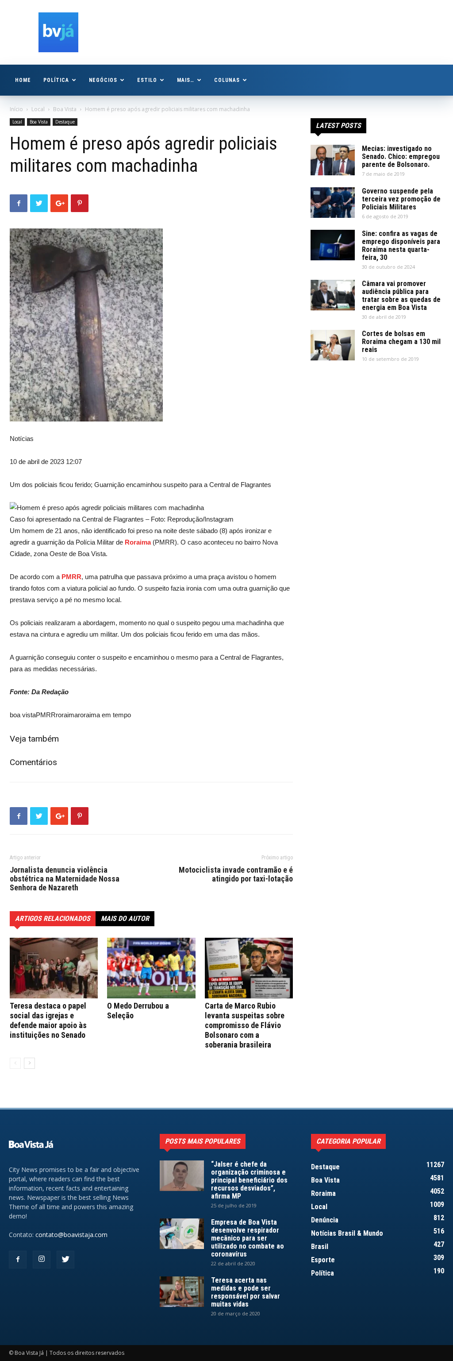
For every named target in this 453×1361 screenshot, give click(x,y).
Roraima (138, 542)
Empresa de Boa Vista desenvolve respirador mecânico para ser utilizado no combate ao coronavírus (247, 1238)
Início (16, 109)
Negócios (103, 80)
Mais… (185, 80)
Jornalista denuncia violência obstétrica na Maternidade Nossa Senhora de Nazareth (64, 879)
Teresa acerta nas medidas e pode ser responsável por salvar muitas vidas (245, 1292)
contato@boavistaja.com (71, 1234)
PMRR (71, 576)
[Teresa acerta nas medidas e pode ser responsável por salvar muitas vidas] (182, 1291)
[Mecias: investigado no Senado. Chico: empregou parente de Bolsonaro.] (333, 160)
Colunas (227, 80)
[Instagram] (41, 1259)
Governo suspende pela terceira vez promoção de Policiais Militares (401, 199)
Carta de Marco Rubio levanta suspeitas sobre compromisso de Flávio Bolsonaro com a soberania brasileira (244, 1025)
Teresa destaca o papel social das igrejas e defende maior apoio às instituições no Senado (48, 1020)
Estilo (147, 80)
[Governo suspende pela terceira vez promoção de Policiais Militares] (333, 202)
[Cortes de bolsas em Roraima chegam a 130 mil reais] (333, 345)
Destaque (65, 122)
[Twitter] (65, 1259)
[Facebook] (18, 1259)
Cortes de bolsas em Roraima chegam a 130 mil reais (401, 341)
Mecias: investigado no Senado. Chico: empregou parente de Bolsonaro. (401, 156)
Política (56, 80)
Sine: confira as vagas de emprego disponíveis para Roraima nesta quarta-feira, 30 (401, 245)
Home (23, 80)
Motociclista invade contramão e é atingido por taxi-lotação (236, 874)
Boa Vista (65, 109)
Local (38, 109)
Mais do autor (125, 918)
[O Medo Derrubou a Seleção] (151, 968)
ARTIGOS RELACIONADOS (52, 918)
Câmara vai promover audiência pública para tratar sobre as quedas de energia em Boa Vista (401, 295)
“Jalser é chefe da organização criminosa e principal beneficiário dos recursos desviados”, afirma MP (249, 1180)
